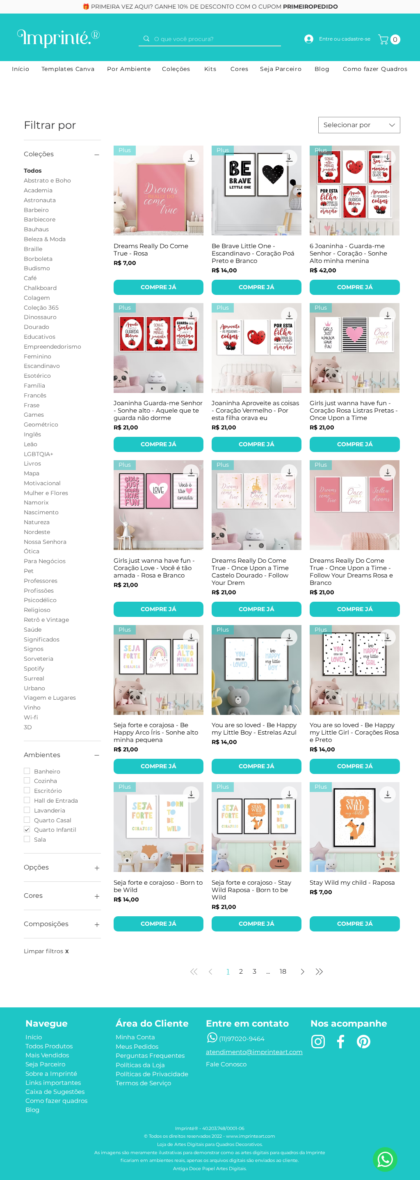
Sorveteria (38, 658)
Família (34, 385)
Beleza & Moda (45, 239)
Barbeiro (36, 210)
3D (28, 727)
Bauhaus (36, 229)
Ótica (31, 551)
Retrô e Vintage (46, 619)
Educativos (39, 336)
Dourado (36, 327)
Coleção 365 (41, 307)
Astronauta (40, 200)
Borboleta (38, 258)
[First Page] (194, 971)
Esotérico (37, 375)
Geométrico (41, 424)
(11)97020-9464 (242, 1039)
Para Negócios (45, 561)
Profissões (39, 590)
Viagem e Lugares (50, 697)
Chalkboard (40, 288)
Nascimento (41, 512)
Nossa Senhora (45, 541)
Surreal (34, 678)
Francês (35, 395)
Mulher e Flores (46, 493)
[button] (390, 39)
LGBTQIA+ (38, 454)
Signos (33, 649)
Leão (30, 444)
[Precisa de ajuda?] (385, 1159)
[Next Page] (303, 971)
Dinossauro (40, 317)
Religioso (37, 610)
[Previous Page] (210, 971)
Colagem (37, 297)
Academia (38, 190)
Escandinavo (42, 366)
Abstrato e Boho (47, 180)
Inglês (32, 434)
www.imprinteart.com (250, 1136)
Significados (41, 639)
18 (283, 971)
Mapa (31, 473)
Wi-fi (31, 717)
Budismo (37, 268)
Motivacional (42, 483)
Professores (40, 580)
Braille (33, 249)
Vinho (32, 707)
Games (34, 414)
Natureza (37, 522)
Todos (32, 170)
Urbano (34, 688)
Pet (29, 571)
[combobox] (359, 125)
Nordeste (37, 532)
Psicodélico (40, 600)
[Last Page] (319, 971)
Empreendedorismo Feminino (52, 351)
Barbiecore (39, 219)
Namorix (36, 502)
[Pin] (363, 1041)
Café (30, 278)
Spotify (34, 668)
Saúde (32, 629)
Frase (31, 405)
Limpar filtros (46, 951)
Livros (32, 463)
